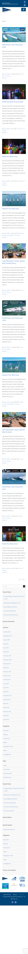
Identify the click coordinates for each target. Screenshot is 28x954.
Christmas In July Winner (10, 611)
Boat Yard (6, 730)
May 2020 (6, 715)
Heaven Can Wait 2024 (10, 375)
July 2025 (6, 643)
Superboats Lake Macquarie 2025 (12, 603)
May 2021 (6, 703)
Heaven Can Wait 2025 (10, 209)
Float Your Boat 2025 (9, 156)
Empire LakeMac (6, 74)
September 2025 (8, 636)
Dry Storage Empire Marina (10, 607)
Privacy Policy (22, 894)
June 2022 (6, 687)
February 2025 (7, 655)
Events (22, 74)
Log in (5, 765)
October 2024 (7, 663)
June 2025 (6, 647)
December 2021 (8, 695)
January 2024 (7, 675)
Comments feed (8, 773)
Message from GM (8, 746)
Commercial (7, 738)
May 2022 (6, 691)
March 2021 (7, 707)
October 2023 (7, 679)
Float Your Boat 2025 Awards (12, 102)
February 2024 (7, 671)
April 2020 (6, 719)
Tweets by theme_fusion (9, 829)
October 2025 (7, 632)
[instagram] (25, 5)
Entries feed (7, 769)
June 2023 (6, 683)
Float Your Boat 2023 (9, 544)
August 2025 (7, 640)
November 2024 (8, 659)
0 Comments (8, 76)
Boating (22, 233)
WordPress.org (7, 777)
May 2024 (6, 667)
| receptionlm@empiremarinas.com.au (10, 3)
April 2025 (6, 651)
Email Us (15, 894)
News (3, 76)
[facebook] (25, 2)
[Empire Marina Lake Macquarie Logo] (7, 7)
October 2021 (7, 699)
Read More (4, 78)
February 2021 (7, 711)
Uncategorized (11, 235)
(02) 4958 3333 (6, 3)
